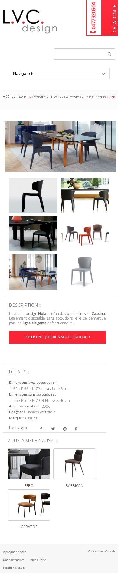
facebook (41, 429)
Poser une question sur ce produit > (57, 337)
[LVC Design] (30, 34)
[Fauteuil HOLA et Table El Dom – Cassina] (85, 195)
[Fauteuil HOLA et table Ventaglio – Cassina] (33, 233)
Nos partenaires (13, 560)
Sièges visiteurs (95, 97)
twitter (53, 429)
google (76, 429)
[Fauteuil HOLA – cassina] (33, 195)
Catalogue (110, 18)
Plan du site (38, 560)
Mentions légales (14, 568)
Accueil (23, 97)
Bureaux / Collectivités (65, 97)
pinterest (64, 429)
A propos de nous (14, 552)
